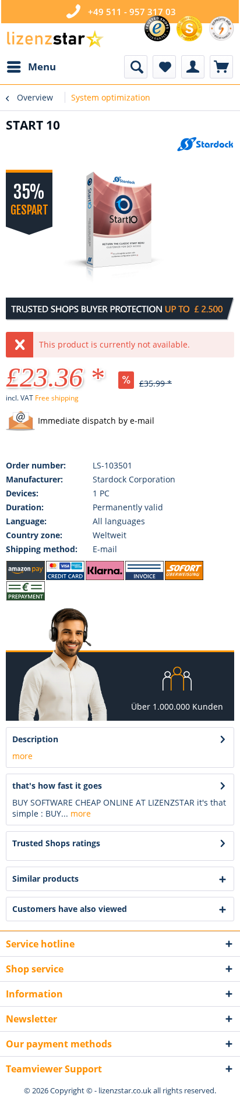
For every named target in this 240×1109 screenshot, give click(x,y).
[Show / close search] (135, 66)
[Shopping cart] (221, 66)
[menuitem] (31, 66)
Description (35, 739)
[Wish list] (164, 66)
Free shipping (57, 398)
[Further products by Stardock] (205, 146)
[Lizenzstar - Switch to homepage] (55, 39)
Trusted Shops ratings (56, 843)
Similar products (45, 878)
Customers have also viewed (69, 908)
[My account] (192, 66)
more (22, 755)
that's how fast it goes (57, 785)
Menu (42, 66)
